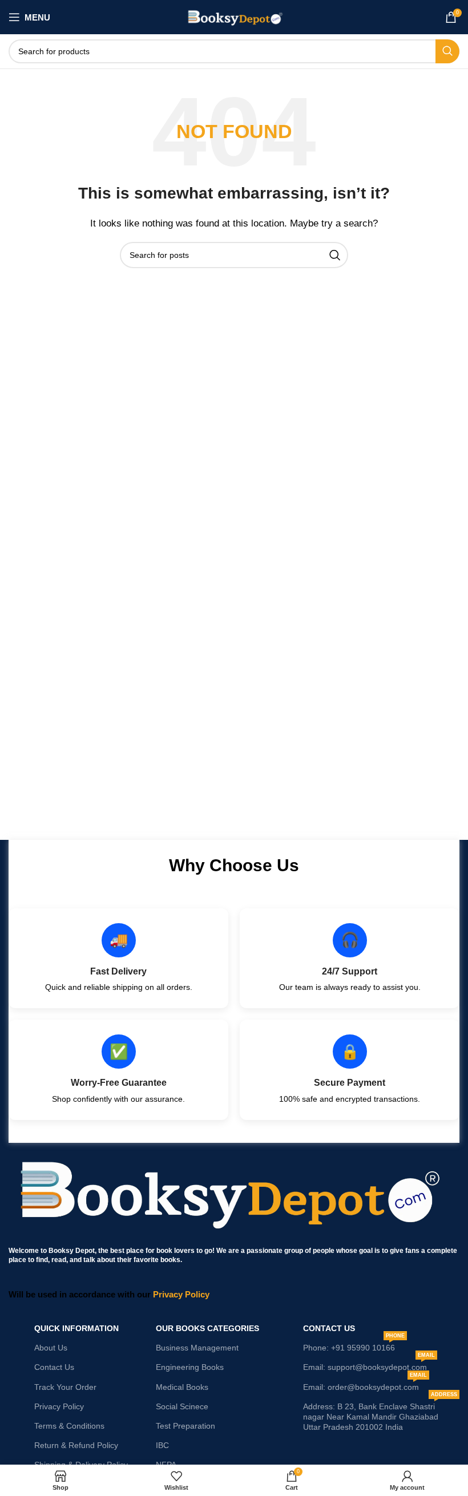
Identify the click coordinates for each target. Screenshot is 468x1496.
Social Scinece (182, 1406)
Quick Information (76, 1328)
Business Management (197, 1347)
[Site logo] (234, 16)
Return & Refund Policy (76, 1445)
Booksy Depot (72, 1251)
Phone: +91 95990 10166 (354, 1345)
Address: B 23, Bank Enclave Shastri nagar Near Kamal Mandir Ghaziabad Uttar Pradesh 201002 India (380, 1414)
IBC (162, 1445)
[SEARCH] (447, 51)
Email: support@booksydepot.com (369, 1364)
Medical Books (182, 1387)
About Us (50, 1347)
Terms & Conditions (69, 1425)
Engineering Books (190, 1367)
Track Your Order (65, 1387)
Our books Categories (207, 1328)
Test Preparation (185, 1425)
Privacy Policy (59, 1406)
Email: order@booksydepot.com (365, 1384)
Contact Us (54, 1367)
